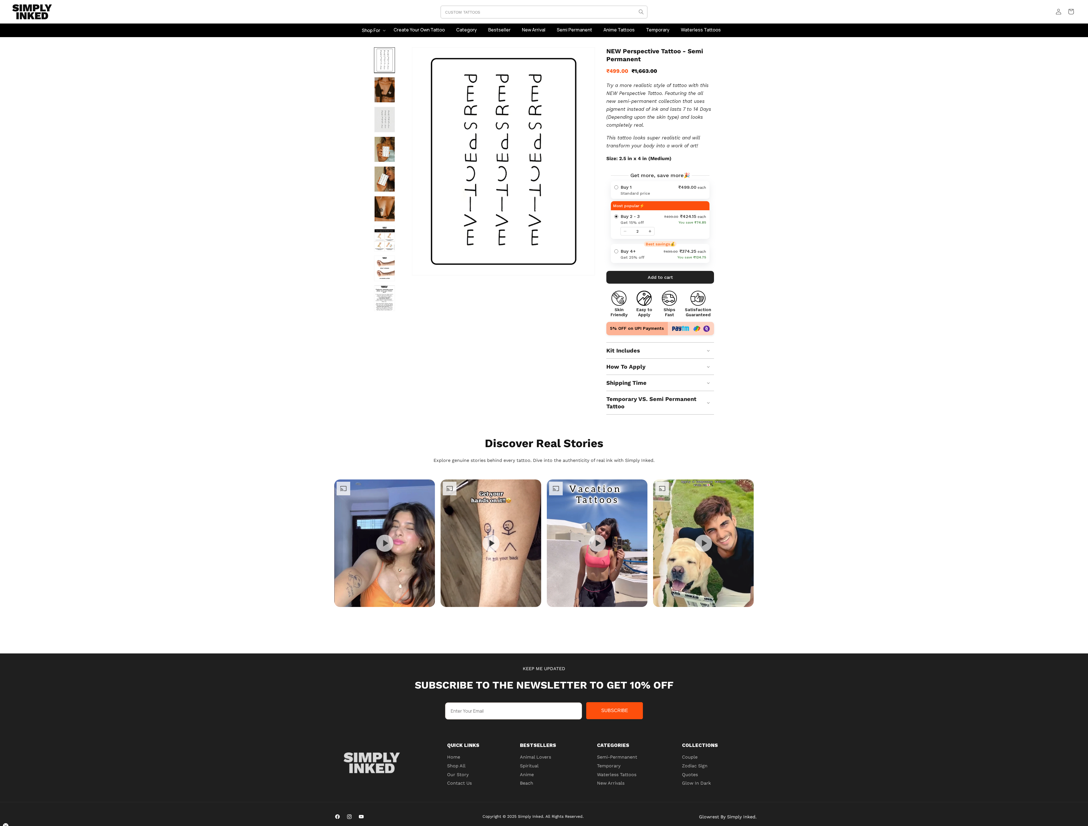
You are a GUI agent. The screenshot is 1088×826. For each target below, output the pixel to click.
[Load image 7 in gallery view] (384, 238)
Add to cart (660, 277)
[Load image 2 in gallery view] (384, 90)
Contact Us (459, 783)
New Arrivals (610, 783)
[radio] (660, 190)
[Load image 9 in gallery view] (384, 298)
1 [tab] (558, 612)
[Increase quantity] (650, 231)
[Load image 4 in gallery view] (384, 149)
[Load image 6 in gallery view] (384, 209)
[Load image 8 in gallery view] (384, 268)
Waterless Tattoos (616, 774)
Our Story (458, 774)
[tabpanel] (384, 543)
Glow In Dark (696, 783)
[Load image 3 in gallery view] (384, 119)
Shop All (456, 765)
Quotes (690, 774)
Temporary (608, 765)
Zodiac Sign (694, 765)
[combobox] (544, 12)
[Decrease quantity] (625, 231)
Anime (527, 774)
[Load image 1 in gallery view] (384, 60)
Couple (690, 757)
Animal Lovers (535, 757)
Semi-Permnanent (617, 757)
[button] (373, 30)
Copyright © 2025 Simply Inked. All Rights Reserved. (533, 816)
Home (453, 757)
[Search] (641, 12)
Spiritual (529, 765)
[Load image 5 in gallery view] (384, 179)
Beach (526, 783)
